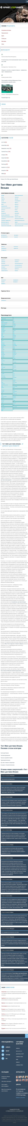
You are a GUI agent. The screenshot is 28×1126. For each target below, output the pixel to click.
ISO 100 (3, 142)
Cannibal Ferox (4, 151)
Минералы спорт (5, 148)
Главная (2, 179)
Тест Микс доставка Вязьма (11, 179)
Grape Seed (4, 157)
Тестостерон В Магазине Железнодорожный (11, 670)
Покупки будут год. (5, 97)
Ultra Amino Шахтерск (6, 1081)
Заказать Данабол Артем (6, 757)
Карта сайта (14, 1114)
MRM (2, 173)
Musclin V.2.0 (4, 167)
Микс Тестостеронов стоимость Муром (14, 643)
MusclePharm (4, 161)
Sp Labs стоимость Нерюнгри (7, 762)
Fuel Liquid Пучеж (5, 753)
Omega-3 (3, 154)
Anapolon (3, 170)
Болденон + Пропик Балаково (7, 765)
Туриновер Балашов (5, 760)
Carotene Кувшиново (5, 755)
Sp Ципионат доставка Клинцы (19, 602)
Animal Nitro (4, 145)
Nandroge (3, 164)
